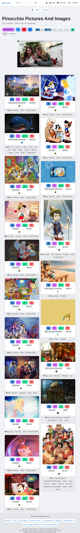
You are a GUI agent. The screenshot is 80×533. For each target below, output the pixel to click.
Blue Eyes (58, 254)
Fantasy (20, 150)
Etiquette (58, 520)
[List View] (42, 30)
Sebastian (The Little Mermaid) (52, 486)
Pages (55, 29)
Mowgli (65, 486)
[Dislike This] (31, 382)
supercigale (27, 142)
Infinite (48, 29)
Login (69, 3)
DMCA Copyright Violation (30, 525)
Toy (71, 375)
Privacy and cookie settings (49, 525)
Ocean (31, 147)
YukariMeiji (63, 413)
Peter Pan (61, 484)
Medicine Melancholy (56, 417)
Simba (64, 481)
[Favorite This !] (18, 382)
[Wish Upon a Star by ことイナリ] (58, 403)
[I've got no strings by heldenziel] (58, 240)
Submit (53, 3)
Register (75, 3)
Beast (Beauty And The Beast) (52, 481)
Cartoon (11, 152)
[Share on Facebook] (30, 29)
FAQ (14, 520)
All (6, 34)
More (67, 29)
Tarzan (70, 481)
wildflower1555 (63, 371)
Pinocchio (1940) (30, 110)
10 (26, 99)
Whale (23, 152)
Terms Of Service (35, 520)
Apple (12, 236)
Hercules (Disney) (60, 478)
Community (62, 3)
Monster (33, 150)
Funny (29, 393)
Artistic (56, 296)
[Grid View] (37, 30)
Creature (27, 150)
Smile (47, 254)
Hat (52, 254)
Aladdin (54, 484)
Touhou (66, 420)
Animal (17, 152)
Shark (14, 150)
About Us (8, 520)
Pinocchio (45, 10)
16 (26, 136)
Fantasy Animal (31, 152)
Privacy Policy (23, 520)
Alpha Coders (6, 3)
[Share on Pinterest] (24, 29)
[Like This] (61, 365)
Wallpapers (12, 34)
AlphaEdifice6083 (27, 106)
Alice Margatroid (52, 420)
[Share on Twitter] (18, 29)
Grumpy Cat (22, 393)
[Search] (35, 2)
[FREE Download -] (12, 382)
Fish (9, 150)
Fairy (11, 431)
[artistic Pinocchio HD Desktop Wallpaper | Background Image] (58, 281)
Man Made (65, 375)
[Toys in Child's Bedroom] (58, 361)
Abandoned (63, 291)
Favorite (9, 29)
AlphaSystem (27, 388)
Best (61, 29)
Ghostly (63, 250)
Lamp (50, 375)
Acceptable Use (48, 520)
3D (12, 147)
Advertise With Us (69, 520)
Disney (25, 147)
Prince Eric (69, 484)
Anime (60, 420)
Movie (38, 10)
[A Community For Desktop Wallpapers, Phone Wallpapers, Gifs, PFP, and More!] (32, 10)
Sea (36, 147)
